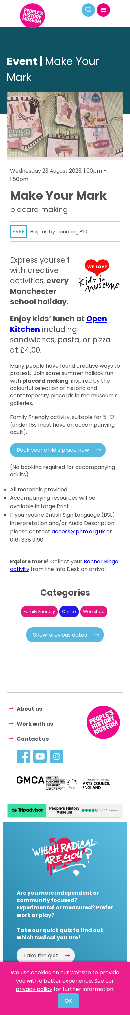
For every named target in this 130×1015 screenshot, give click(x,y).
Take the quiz (40, 955)
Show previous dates (60, 635)
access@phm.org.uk (78, 531)
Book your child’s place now (53, 450)
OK (68, 1001)
